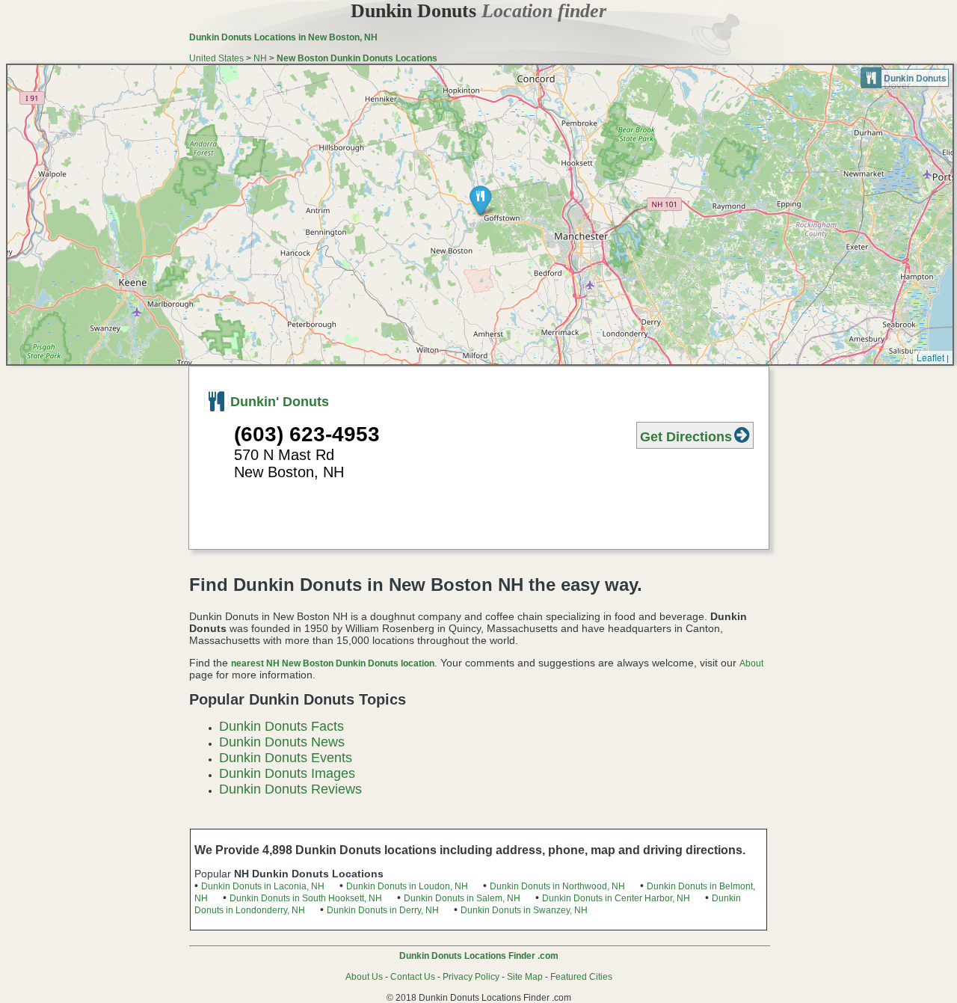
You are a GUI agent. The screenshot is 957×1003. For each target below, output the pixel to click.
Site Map (525, 977)
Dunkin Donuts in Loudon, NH (407, 886)
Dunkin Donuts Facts (281, 726)
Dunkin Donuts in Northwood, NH (557, 886)
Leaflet (930, 357)
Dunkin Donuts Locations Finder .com (478, 956)
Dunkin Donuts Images (287, 773)
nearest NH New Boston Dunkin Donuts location (332, 663)
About (751, 663)
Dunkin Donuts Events (285, 757)
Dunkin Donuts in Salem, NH (462, 898)
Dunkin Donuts (478, 11)
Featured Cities (581, 977)
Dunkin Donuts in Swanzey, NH (524, 910)
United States (216, 58)
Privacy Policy (471, 977)
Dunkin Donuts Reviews (290, 789)
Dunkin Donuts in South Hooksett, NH (306, 898)
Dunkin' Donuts (279, 401)
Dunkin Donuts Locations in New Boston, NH (283, 37)
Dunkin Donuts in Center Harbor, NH (616, 898)
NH (260, 58)
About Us (364, 977)
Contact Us (412, 977)
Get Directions (686, 436)
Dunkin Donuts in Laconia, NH (262, 886)
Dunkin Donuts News (282, 741)
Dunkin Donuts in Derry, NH (383, 910)
